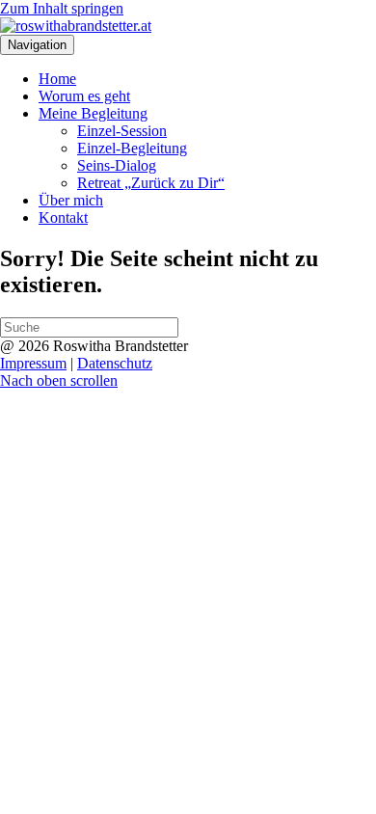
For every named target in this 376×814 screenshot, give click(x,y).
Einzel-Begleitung (132, 148)
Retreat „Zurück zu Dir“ (151, 183)
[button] (59, 380)
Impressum (33, 363)
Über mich (71, 200)
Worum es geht (84, 96)
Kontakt (63, 217)
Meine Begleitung (93, 113)
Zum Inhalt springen (61, 8)
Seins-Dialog (116, 165)
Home (57, 78)
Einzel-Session (122, 130)
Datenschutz (114, 363)
